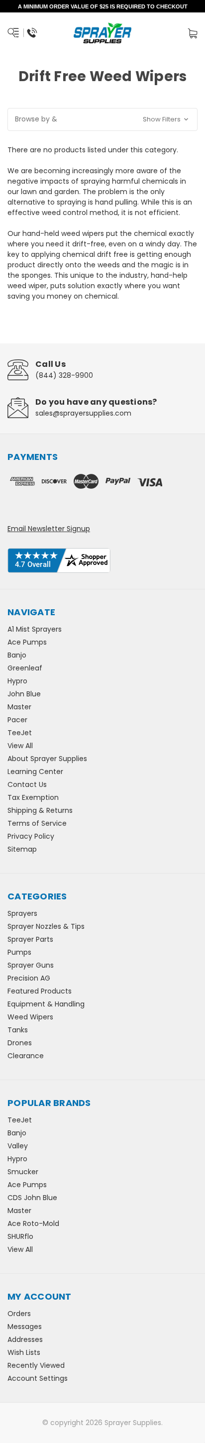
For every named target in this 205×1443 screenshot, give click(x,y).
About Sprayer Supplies (47, 759)
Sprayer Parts (30, 939)
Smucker (22, 1172)
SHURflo (20, 1236)
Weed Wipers (30, 1017)
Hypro (17, 681)
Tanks (17, 1030)
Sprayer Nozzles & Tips (46, 926)
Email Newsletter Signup (48, 529)
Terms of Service (37, 823)
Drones (19, 1043)
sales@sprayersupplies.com (83, 413)
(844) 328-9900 (64, 375)
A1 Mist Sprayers (34, 629)
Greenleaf (24, 668)
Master (19, 707)
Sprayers (22, 913)
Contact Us (27, 784)
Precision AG (28, 978)
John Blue (24, 694)
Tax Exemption (33, 797)
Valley (17, 1146)
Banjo (16, 655)
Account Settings (37, 1378)
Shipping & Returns (40, 810)
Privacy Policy (30, 836)
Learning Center (35, 772)
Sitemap (22, 849)
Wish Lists (23, 1352)
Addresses (25, 1339)
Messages (24, 1327)
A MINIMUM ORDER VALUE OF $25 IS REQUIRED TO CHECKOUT (103, 6)
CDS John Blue (32, 1198)
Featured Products (39, 991)
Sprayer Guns (30, 965)
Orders (19, 1314)
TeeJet (19, 733)
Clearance (25, 1056)
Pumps (19, 952)
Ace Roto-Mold (33, 1223)
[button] (102, 119)
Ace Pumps (27, 642)
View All (20, 746)
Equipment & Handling (46, 1004)
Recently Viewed (36, 1365)
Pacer (17, 720)
